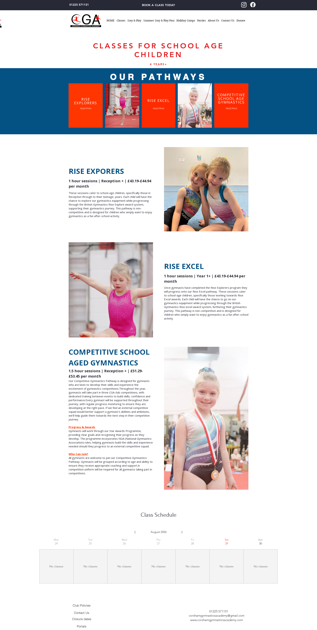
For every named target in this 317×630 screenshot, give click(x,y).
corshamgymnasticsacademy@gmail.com (216, 615)
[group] (56, 560)
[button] (121, 20)
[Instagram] (243, 4)
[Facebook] (252, 4)
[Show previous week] (135, 532)
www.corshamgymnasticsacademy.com (216, 620)
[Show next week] (182, 532)
